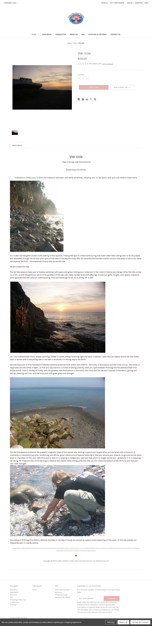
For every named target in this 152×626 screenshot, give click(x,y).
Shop (34, 34)
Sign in (130, 3)
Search (104, 3)
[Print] (87, 99)
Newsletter (60, 34)
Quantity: (81, 75)
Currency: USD (10, 3)
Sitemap (13, 605)
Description (17, 145)
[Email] (83, 99)
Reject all (123, 622)
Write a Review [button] (107, 64)
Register (138, 3)
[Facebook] (79, 99)
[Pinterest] (95, 99)
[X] (91, 99)
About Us (74, 34)
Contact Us (115, 34)
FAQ (83, 34)
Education (47, 34)
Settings (111, 622)
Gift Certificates (117, 3)
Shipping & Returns (97, 34)
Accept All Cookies (140, 622)
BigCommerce (22, 618)
